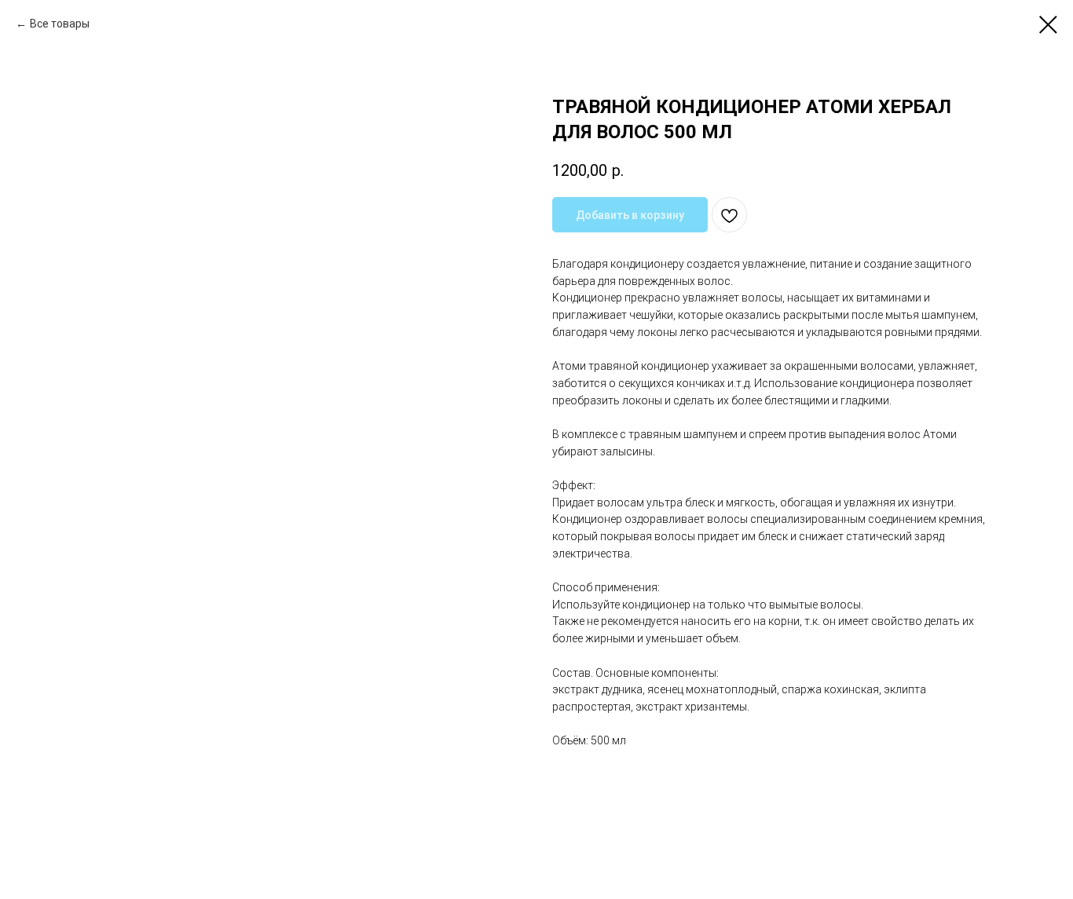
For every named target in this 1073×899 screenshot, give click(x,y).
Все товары (60, 23)
